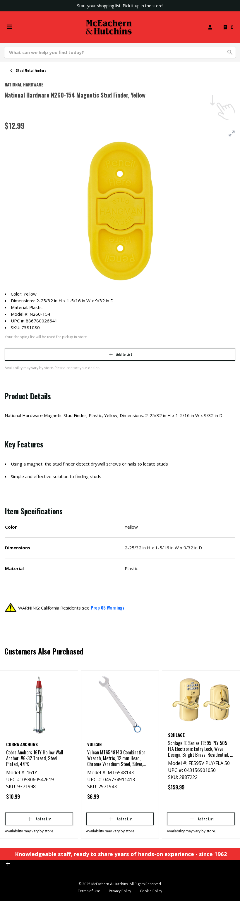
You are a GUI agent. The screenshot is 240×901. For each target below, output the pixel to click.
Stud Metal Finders (31, 70)
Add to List (124, 354)
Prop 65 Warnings (107, 607)
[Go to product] (39, 704)
